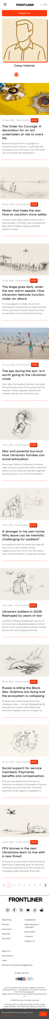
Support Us (30, 941)
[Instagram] (7, 910)
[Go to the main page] (24, 4)
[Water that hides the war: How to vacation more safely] (24, 183)
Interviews (6, 929)
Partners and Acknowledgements (17, 965)
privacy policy (8, 1015)
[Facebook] (14, 910)
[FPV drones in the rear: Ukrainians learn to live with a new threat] (24, 821)
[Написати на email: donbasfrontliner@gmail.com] (16, 75)
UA (41, 5)
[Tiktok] (35, 910)
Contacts (29, 936)
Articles (5, 924)
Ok (43, 1014)
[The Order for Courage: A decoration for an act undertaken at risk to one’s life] (24, 99)
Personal (6, 934)
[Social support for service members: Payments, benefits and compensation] (24, 741)
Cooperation (30, 920)
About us (6, 951)
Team (4, 960)
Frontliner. (20, 1000)
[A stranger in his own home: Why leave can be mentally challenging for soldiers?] (24, 504)
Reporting (6, 920)
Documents (30, 932)
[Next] (45, 885)
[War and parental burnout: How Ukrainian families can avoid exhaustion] (24, 424)
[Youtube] (28, 910)
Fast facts (6, 938)
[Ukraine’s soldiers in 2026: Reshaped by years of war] (24, 584)
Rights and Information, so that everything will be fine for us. (24, 995)
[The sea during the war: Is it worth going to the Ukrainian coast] (24, 344)
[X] (21, 910)
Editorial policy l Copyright (32, 925)
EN (46, 5)
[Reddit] (41, 910)
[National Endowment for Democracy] (24, 978)
